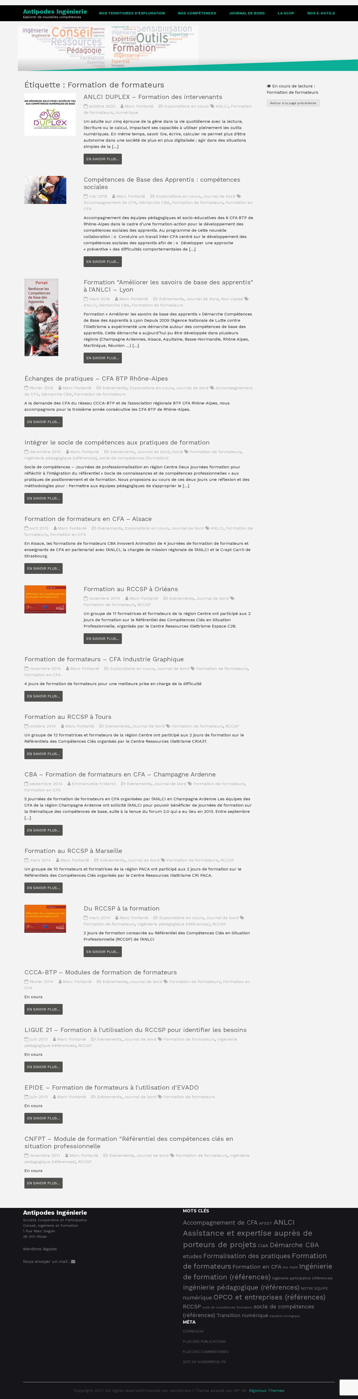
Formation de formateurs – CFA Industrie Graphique (104, 659)
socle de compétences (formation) (134, 458)
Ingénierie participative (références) (302, 1278)
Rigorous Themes (266, 1390)
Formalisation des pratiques (246, 1256)
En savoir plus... (102, 159)
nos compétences (197, 13)
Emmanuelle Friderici (94, 783)
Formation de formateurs (197, 202)
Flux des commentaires (206, 1352)
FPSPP (293, 1267)
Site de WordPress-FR (204, 1362)
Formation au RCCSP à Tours (67, 716)
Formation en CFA (68, 534)
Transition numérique (242, 1315)
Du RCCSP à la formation (122, 908)
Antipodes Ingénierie (55, 11)
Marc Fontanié (139, 106)
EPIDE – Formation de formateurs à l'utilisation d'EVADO (111, 1087)
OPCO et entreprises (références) (269, 1297)
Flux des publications (204, 1341)
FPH (285, 1267)
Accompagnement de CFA (110, 202)
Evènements (171, 298)
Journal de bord (247, 13)
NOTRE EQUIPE (314, 1288)
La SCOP (286, 13)
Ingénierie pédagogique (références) (60, 458)
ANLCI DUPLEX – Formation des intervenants (153, 97)
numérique (126, 112)
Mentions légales (40, 1248)
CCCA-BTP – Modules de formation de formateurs (100, 972)
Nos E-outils (321, 13)
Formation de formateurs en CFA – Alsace (88, 519)
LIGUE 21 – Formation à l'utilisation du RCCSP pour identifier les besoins (135, 1030)
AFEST (265, 1223)
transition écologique (285, 1316)
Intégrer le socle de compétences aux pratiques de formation (117, 442)
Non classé (232, 298)
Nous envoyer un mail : (47, 1261)
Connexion (193, 1331)
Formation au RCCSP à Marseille (73, 850)
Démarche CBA (154, 202)
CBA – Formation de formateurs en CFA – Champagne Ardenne (120, 774)
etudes (192, 1256)
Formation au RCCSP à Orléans (131, 589)
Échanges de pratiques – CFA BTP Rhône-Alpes (96, 378)
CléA (263, 1245)
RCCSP (144, 604)
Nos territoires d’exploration (132, 13)
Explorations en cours (187, 106)
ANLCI (222, 106)
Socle (177, 451)
